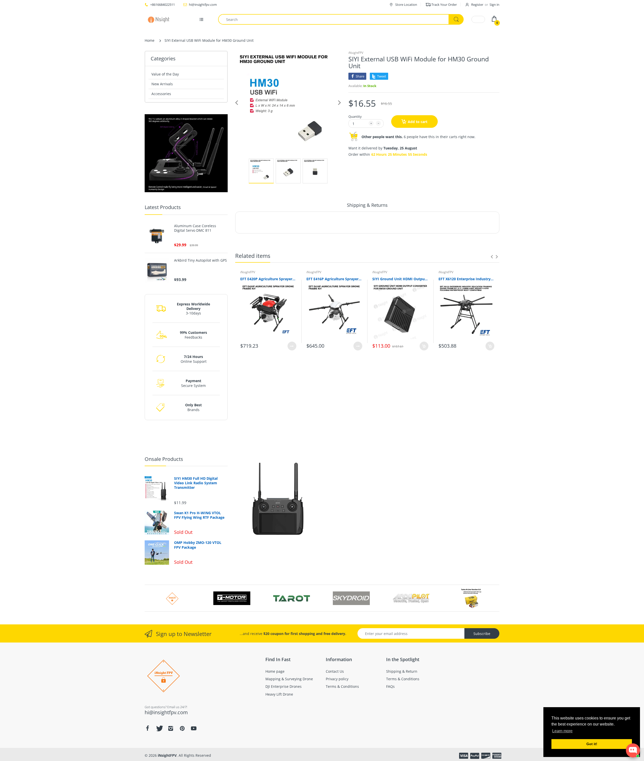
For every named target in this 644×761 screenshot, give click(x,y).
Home (149, 40)
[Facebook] (147, 728)
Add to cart (417, 121)
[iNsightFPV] (160, 19)
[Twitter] (159, 728)
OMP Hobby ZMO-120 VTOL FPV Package (197, 544)
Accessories (161, 93)
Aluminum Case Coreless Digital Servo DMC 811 (195, 228)
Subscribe (481, 633)
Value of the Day (165, 74)
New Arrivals (162, 84)
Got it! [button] (591, 744)
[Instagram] (170, 728)
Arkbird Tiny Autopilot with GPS (200, 260)
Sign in (494, 4)
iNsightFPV (355, 53)
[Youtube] (193, 728)
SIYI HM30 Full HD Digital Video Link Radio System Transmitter (196, 483)
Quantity (355, 116)
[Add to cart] (424, 346)
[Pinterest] (182, 728)
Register (477, 4)
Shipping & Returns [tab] (367, 205)
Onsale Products (164, 459)
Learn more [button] (562, 731)
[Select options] (292, 346)
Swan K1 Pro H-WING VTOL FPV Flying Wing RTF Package (199, 515)
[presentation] (491, 256)
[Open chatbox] (633, 750)
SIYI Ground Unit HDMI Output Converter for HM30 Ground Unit (400, 278)
